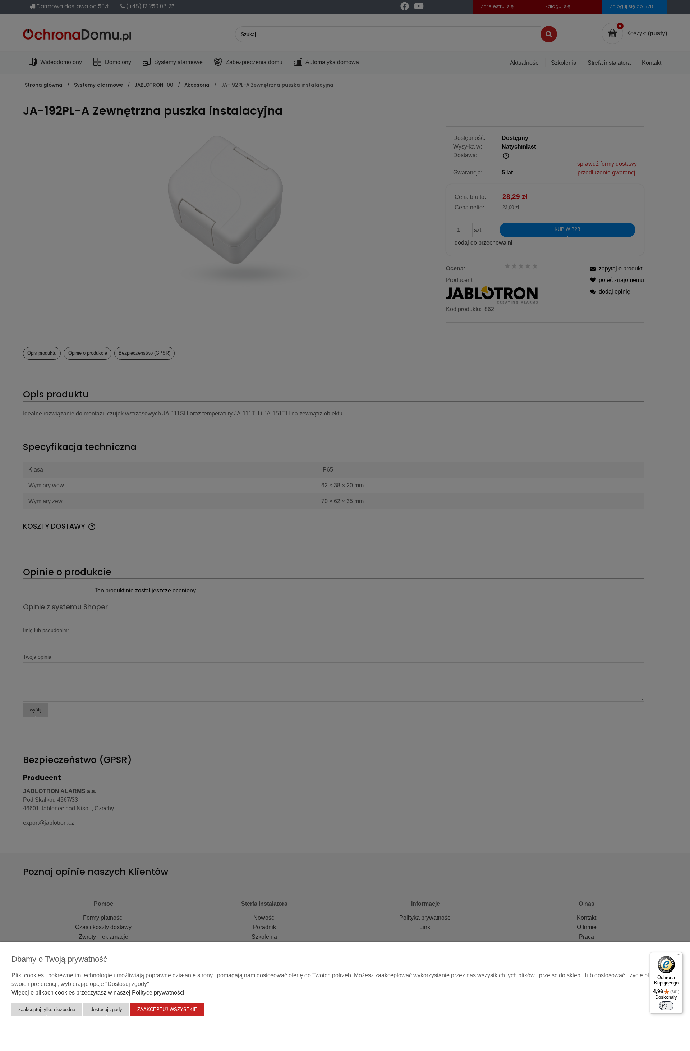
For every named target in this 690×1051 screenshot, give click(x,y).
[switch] (666, 1005)
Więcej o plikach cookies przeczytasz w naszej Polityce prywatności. (99, 992)
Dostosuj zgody (106, 1009)
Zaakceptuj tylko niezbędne (46, 1009)
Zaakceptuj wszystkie (167, 1009)
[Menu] (678, 956)
